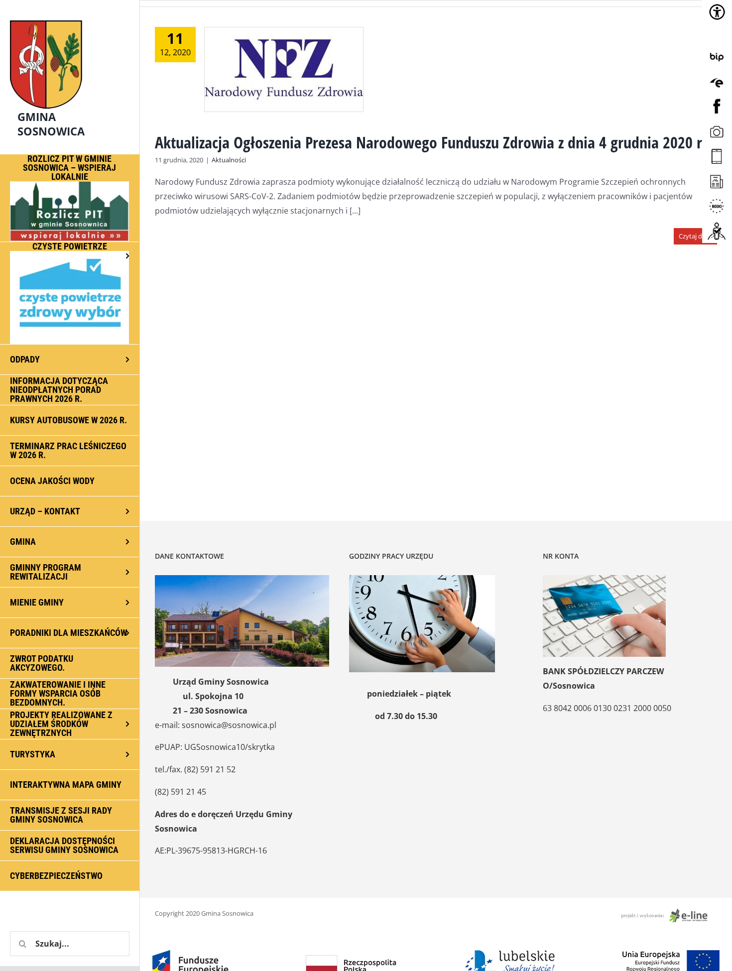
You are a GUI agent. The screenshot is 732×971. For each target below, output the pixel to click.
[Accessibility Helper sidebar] (717, 12)
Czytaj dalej (695, 236)
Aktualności (229, 159)
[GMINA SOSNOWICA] (69, 17)
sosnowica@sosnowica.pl (229, 725)
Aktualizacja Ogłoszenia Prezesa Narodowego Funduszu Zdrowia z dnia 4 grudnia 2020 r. (431, 142)
